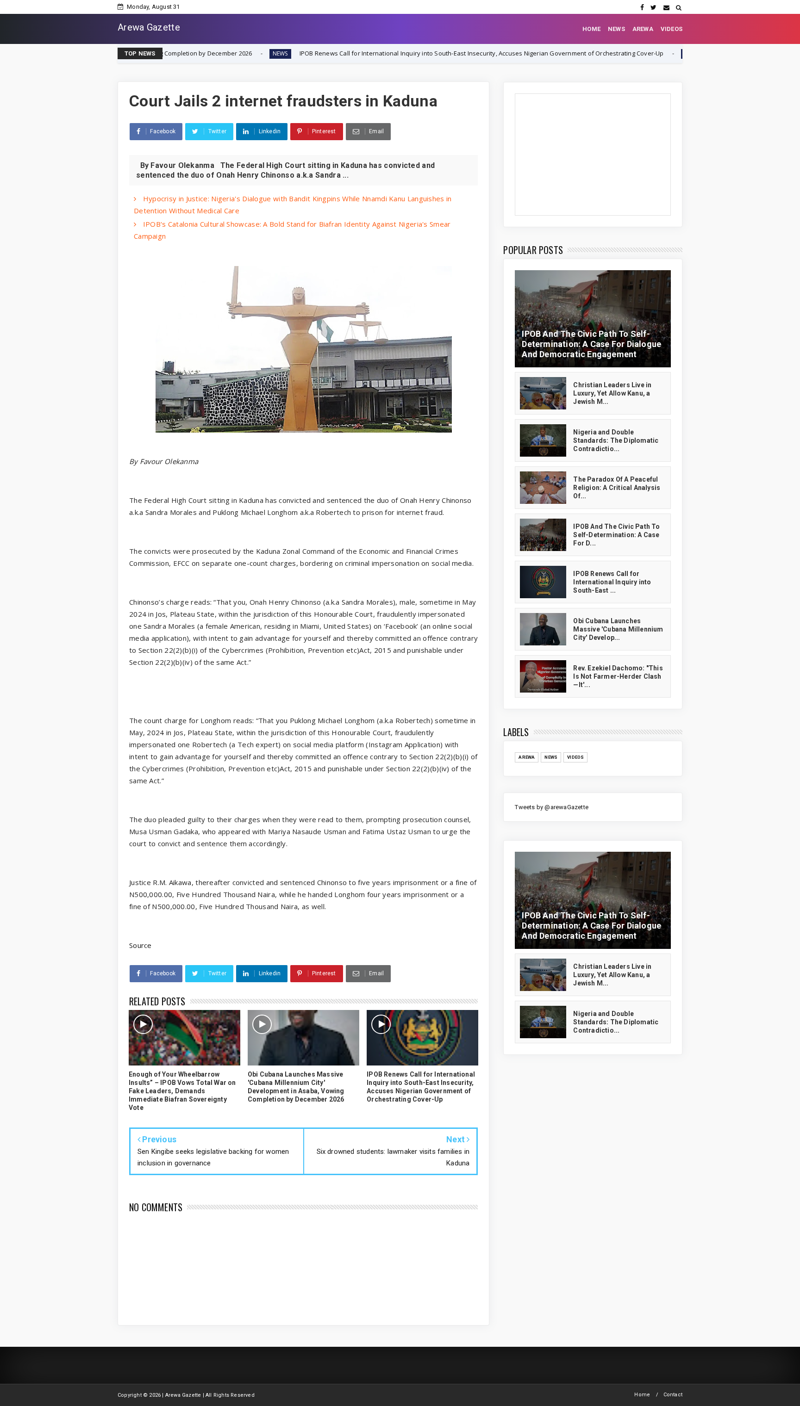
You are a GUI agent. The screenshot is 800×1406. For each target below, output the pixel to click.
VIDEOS (671, 28)
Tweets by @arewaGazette (551, 807)
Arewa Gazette (149, 27)
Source (140, 945)
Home (642, 1394)
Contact (672, 1394)
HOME (591, 28)
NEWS (616, 28)
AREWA (642, 28)
